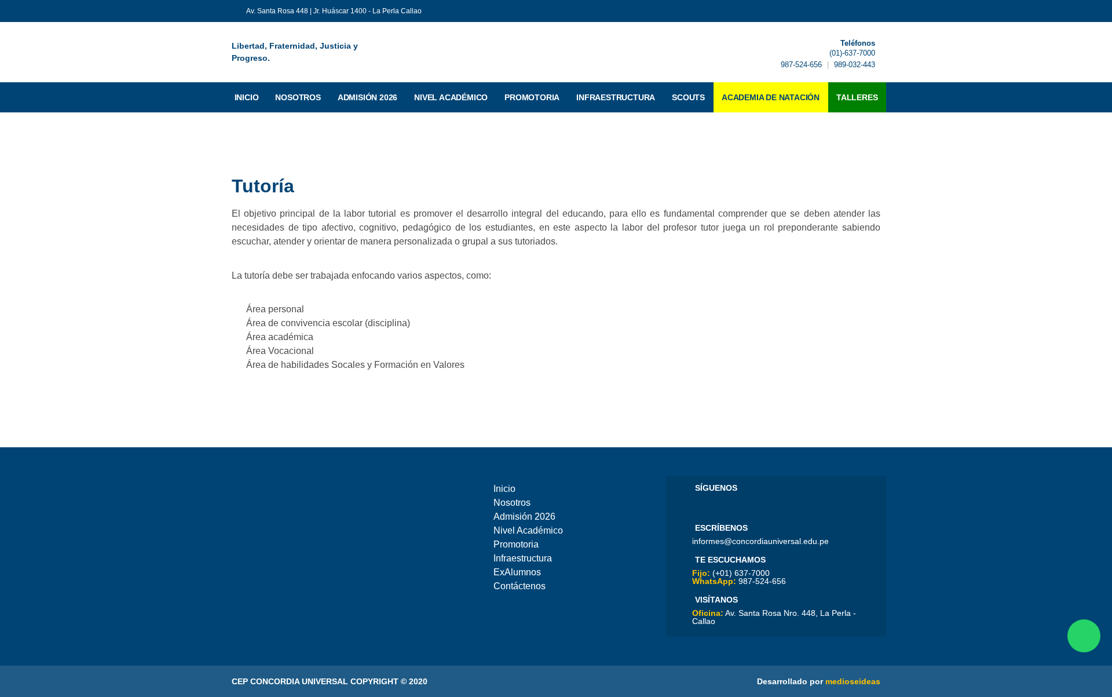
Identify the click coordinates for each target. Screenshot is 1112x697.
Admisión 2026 (367, 97)
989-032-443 (854, 64)
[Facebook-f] (839, 11)
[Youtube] (716, 505)
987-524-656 (801, 64)
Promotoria (531, 97)
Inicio (247, 97)
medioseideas (852, 681)
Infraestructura (615, 97)
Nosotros (297, 97)
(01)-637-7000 (852, 53)
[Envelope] (875, 11)
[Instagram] (749, 505)
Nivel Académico (451, 97)
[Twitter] (857, 11)
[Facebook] (700, 505)
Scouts (688, 97)
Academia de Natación (771, 97)
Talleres (856, 97)
